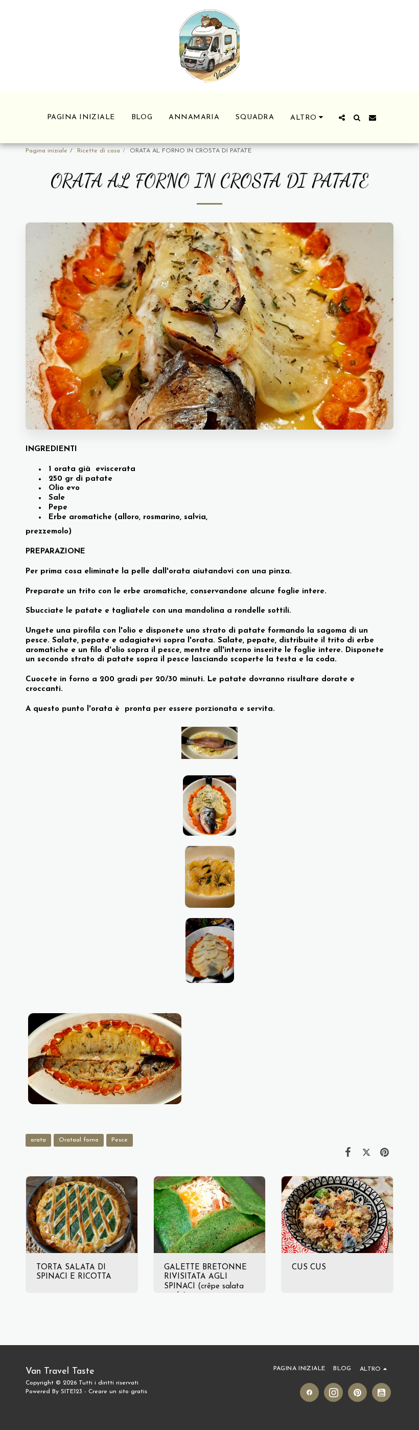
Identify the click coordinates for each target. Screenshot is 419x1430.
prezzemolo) (49, 531)
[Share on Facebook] (348, 1153)
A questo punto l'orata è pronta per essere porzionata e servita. (150, 709)
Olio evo (63, 488)
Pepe (56, 507)
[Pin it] (385, 1153)
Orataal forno (79, 1140)
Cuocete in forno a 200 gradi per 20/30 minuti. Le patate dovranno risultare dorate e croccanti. (190, 684)
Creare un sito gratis (117, 1392)
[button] (342, 117)
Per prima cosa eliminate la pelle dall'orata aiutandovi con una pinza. (159, 571)
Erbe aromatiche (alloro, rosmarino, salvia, (128, 517)
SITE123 (71, 1392)
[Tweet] (366, 1153)
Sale (55, 498)
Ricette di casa (98, 151)
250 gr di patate (79, 479)
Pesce (119, 1140)
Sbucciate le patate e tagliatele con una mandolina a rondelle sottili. (158, 611)
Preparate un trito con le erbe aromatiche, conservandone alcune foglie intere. (176, 591)
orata (38, 1140)
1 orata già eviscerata (90, 469)
